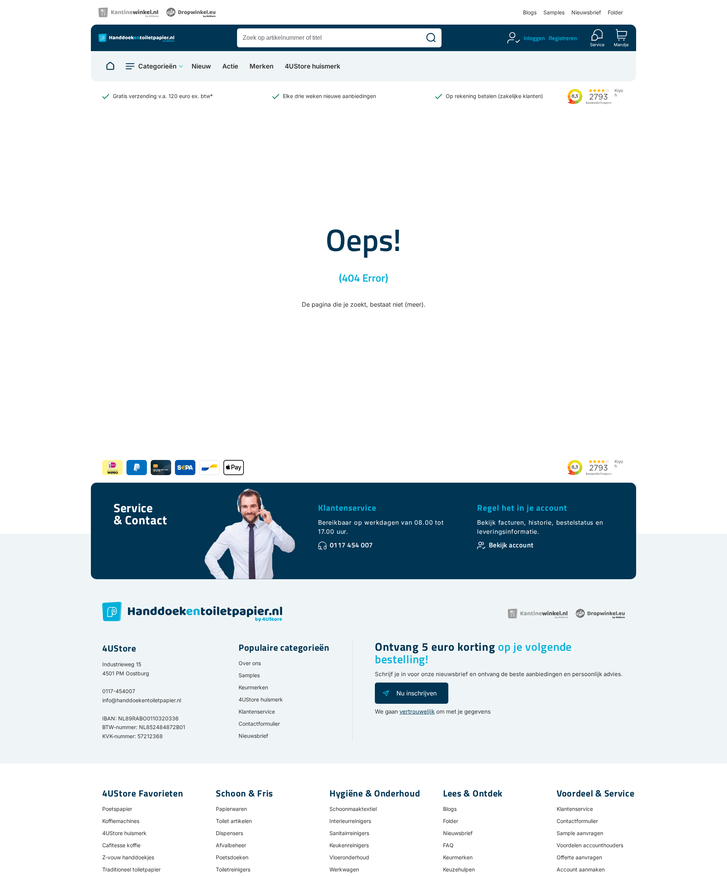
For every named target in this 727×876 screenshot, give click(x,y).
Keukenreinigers (349, 845)
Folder (615, 12)
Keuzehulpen (459, 869)
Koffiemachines (120, 821)
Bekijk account (511, 545)
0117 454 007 (351, 545)
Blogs (530, 12)
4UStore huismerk (312, 66)
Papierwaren (231, 809)
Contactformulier (259, 723)
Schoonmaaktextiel (353, 809)
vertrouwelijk (417, 711)
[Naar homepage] (110, 66)
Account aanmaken (581, 869)
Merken (261, 66)
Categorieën (157, 66)
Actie (230, 66)
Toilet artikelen (234, 821)
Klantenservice (347, 507)
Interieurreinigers (350, 821)
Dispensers (229, 833)
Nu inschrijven (416, 693)
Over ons (250, 663)
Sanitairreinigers (349, 833)
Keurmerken (253, 687)
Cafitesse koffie (121, 845)
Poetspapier (117, 809)
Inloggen (534, 38)
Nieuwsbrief (586, 12)
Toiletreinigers (233, 869)
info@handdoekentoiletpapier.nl (141, 700)
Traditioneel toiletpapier (131, 869)
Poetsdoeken (232, 857)
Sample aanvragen (580, 833)
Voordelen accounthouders (590, 845)
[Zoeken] (431, 37)
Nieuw (201, 66)
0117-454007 (118, 691)
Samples (554, 12)
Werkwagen (344, 869)
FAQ (448, 845)
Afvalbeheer (231, 845)
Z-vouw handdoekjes (128, 857)
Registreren (563, 38)
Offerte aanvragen (579, 857)
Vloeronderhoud (349, 857)
